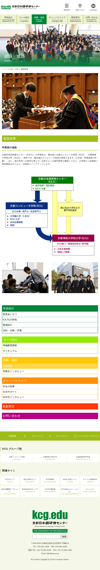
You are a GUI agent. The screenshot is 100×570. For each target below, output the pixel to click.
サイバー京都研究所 (90, 480)
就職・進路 (39, 19)
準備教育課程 (10, 345)
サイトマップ (37, 436)
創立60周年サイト (30, 480)
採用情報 (12, 436)
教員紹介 (7, 325)
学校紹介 (8, 19)
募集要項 (75, 19)
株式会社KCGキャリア (30, 490)
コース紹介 (24, 19)
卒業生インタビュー (13, 371)
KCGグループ (10, 480)
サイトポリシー (62, 436)
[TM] (49, 521)
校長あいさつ (10, 314)
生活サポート (10, 391)
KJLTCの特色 (10, 319)
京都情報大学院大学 (50, 458)
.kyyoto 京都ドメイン (70, 480)
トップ (4, 69)
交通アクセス (80, 10)
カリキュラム (10, 351)
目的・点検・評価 (12, 330)
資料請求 (67, 10)
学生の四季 (9, 386)
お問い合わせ (91, 19)
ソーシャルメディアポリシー (87, 436)
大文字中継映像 (50, 490)
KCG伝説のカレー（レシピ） (70, 491)
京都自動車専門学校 (83, 458)
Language (93, 10)
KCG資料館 (50, 480)
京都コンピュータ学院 (17, 458)
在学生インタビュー (13, 397)
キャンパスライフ (57, 19)
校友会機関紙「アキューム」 (10, 491)
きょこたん (89, 490)
